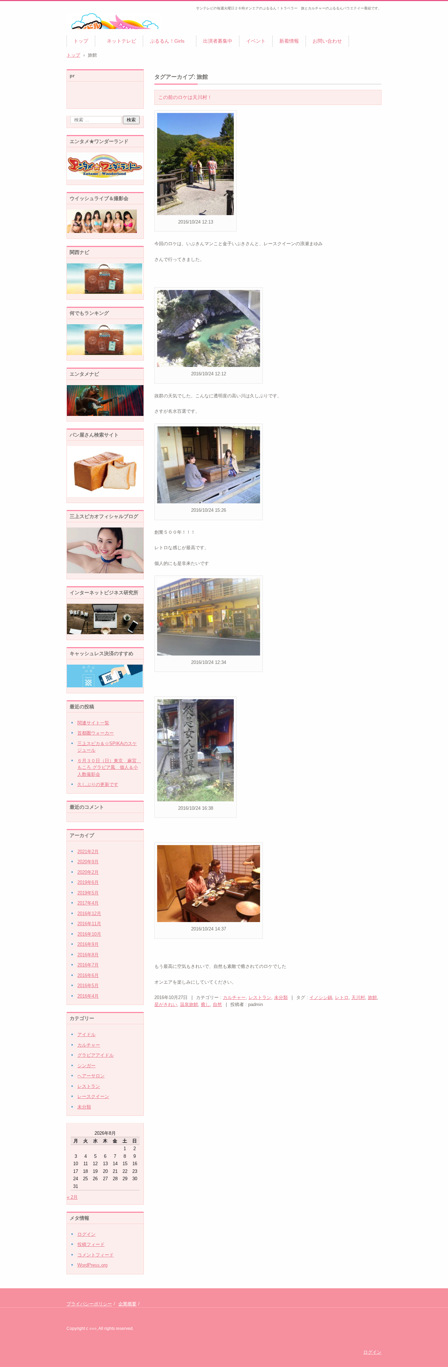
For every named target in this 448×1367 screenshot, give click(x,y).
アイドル (86, 1034)
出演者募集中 (217, 41)
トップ (81, 41)
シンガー (86, 1065)
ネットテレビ (119, 41)
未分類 (281, 997)
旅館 (372, 997)
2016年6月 (88, 975)
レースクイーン (93, 1096)
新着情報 (289, 41)
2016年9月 (88, 944)
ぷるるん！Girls (169, 41)
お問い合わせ (327, 41)
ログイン (86, 1234)
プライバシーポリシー (89, 1303)
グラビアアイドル (95, 1055)
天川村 (358, 997)
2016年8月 (88, 954)
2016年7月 (88, 965)
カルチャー (234, 997)
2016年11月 (89, 923)
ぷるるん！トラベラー (98, 33)
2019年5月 (88, 892)
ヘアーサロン (91, 1075)
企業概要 (127, 1303)
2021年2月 (88, 851)
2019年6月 (88, 882)
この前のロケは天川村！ (185, 97)
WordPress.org (92, 1265)
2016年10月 (89, 934)
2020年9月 (88, 861)
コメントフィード (95, 1255)
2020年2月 (88, 872)
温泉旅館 (189, 1004)
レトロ (342, 997)
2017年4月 (88, 903)
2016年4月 (88, 996)
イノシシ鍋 (320, 997)
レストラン (259, 997)
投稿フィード (91, 1244)
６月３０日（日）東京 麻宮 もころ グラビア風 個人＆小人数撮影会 (109, 767)
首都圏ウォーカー (95, 733)
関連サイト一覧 (93, 722)
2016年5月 (88, 985)
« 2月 (72, 1197)
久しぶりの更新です (97, 784)
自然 (217, 1004)
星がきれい (165, 1004)
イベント (256, 41)
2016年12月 (89, 913)
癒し (205, 1004)
